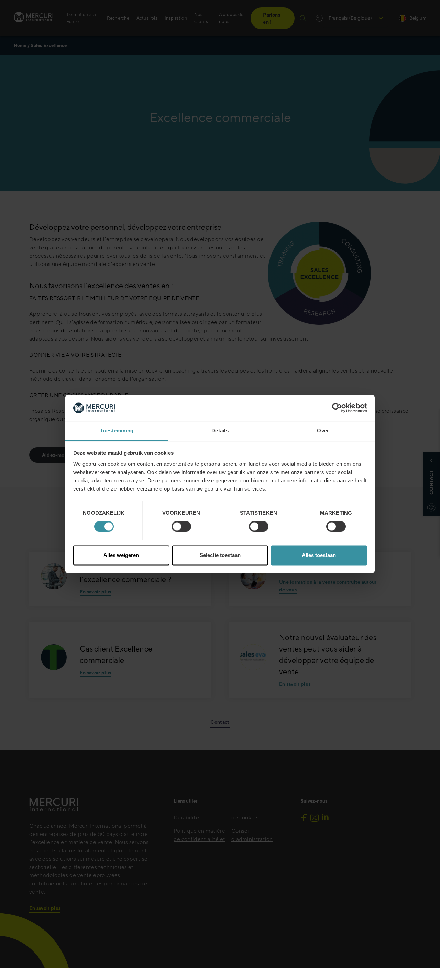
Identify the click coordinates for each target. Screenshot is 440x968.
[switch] (181, 526)
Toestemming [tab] (116, 430)
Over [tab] (323, 430)
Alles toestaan (319, 555)
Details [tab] (220, 430)
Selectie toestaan (220, 555)
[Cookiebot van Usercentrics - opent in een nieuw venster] (337, 408)
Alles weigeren (121, 555)
